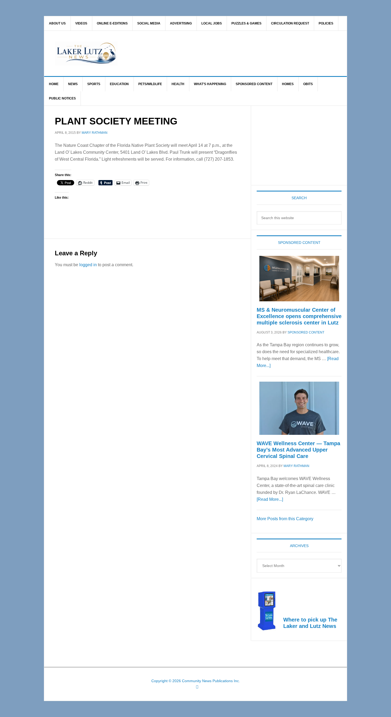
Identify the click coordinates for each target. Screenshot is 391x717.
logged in (88, 264)
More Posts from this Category (285, 518)
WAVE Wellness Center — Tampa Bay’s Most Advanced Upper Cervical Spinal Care (298, 449)
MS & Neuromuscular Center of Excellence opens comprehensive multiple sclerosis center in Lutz (299, 316)
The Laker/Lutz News (209, 53)
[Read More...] (270, 499)
